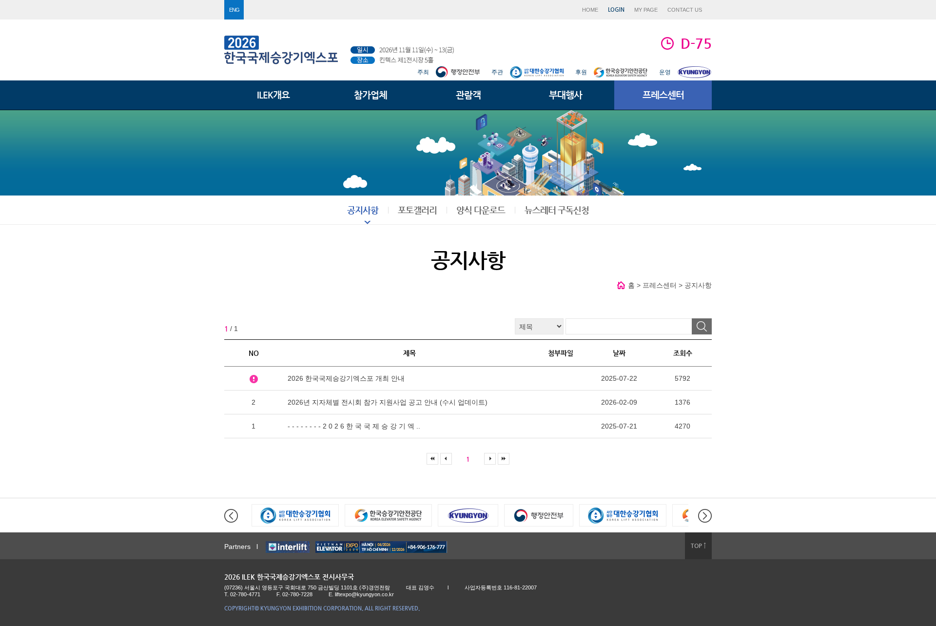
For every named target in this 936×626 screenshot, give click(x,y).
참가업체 (370, 95)
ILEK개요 (273, 95)
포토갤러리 (417, 210)
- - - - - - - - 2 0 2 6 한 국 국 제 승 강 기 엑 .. (354, 426)
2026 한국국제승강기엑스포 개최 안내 (346, 378)
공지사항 (362, 210)
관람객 (468, 95)
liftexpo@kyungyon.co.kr (364, 594)
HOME (590, 10)
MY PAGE (646, 10)
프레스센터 (663, 95)
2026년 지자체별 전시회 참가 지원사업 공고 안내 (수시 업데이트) (388, 402)
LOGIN (616, 9)
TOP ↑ (698, 545)
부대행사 (565, 95)
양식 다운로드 (480, 210)
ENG (234, 10)
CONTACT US (684, 10)
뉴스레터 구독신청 (557, 210)
